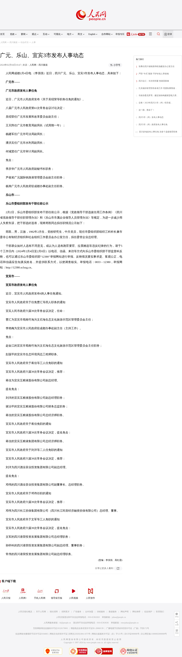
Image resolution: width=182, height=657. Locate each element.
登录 (169, 34)
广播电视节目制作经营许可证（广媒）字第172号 (127, 628)
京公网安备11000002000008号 (154, 634)
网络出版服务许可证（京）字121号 (107, 634)
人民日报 (5, 598)
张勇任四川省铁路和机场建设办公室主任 (156, 66)
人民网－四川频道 (38, 65)
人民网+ (23, 598)
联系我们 (160, 612)
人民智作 (90, 598)
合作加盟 (89, 612)
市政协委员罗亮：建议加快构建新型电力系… (158, 95)
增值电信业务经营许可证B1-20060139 (87, 628)
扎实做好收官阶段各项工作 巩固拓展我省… (158, 88)
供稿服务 (101, 612)
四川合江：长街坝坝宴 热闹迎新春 (154, 81)
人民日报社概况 (25, 612)
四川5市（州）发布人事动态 (151, 117)
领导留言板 (56, 598)
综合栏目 (25, 42)
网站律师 (136, 612)
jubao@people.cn (119, 617)
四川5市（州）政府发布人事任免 (153, 124)
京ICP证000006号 (131, 634)
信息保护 (148, 612)
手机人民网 (39, 598)
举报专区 (120, 34)
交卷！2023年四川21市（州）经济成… (155, 103)
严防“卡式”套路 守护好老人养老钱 (154, 74)
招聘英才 (66, 612)
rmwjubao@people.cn (129, 623)
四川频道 (13, 42)
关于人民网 (41, 612)
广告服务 (77, 612)
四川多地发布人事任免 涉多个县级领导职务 (158, 132)
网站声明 (125, 612)
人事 (34, 42)
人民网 (3, 42)
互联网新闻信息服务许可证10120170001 (50, 628)
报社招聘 (54, 612)
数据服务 (113, 612)
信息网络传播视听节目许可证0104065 (31, 634)
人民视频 (73, 598)
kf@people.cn (65, 623)
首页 (2, 34)
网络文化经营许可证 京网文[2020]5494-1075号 (70, 634)
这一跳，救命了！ (147, 110)
